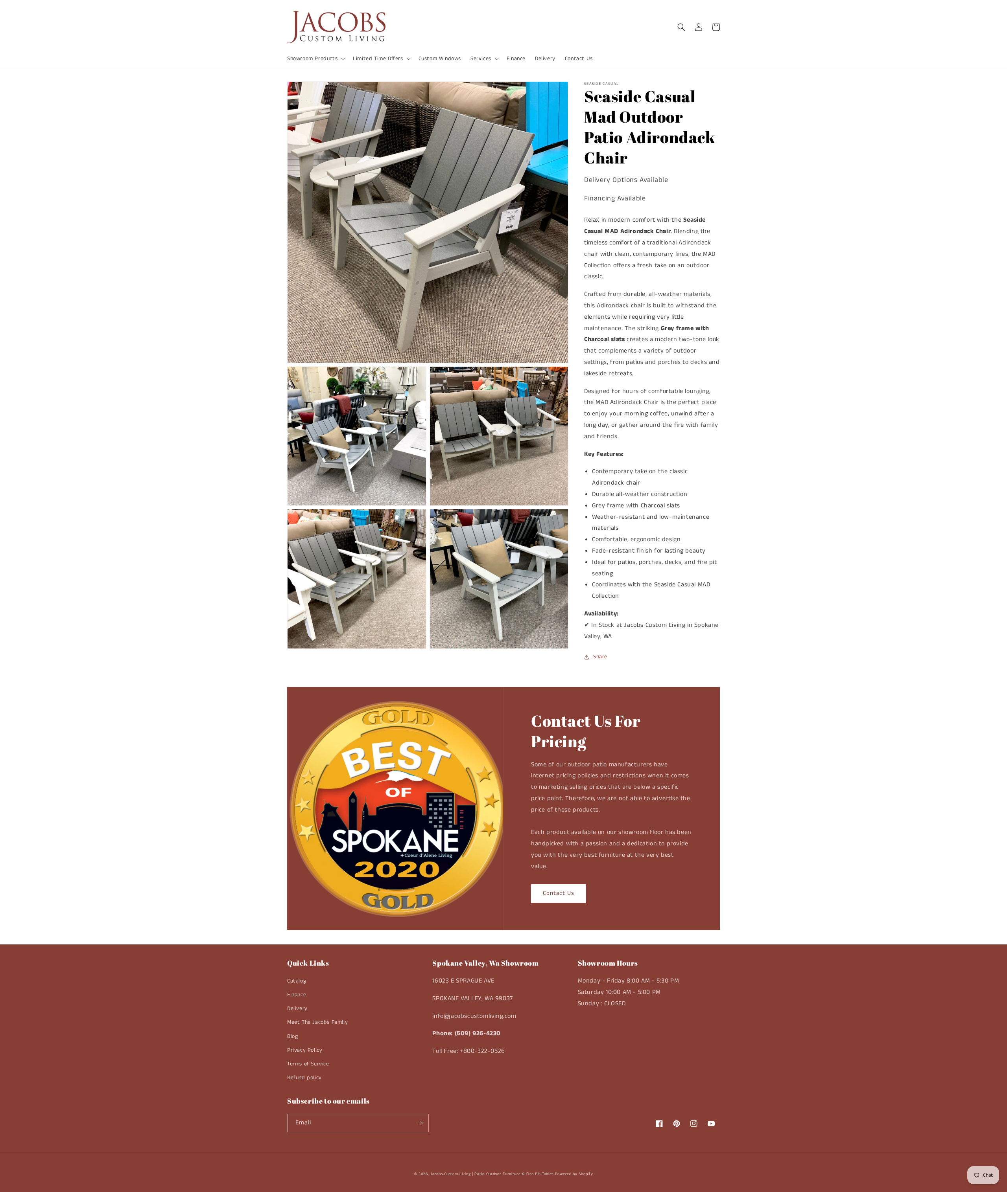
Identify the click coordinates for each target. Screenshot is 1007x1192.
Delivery (297, 1008)
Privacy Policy (304, 1050)
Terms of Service (308, 1064)
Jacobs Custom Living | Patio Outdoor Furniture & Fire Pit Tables (491, 1174)
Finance (296, 995)
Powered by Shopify (574, 1174)
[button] (315, 58)
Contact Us (558, 893)
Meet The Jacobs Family (317, 1022)
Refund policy (304, 1078)
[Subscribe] (419, 1123)
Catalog (296, 981)
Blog (292, 1036)
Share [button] (600, 657)
